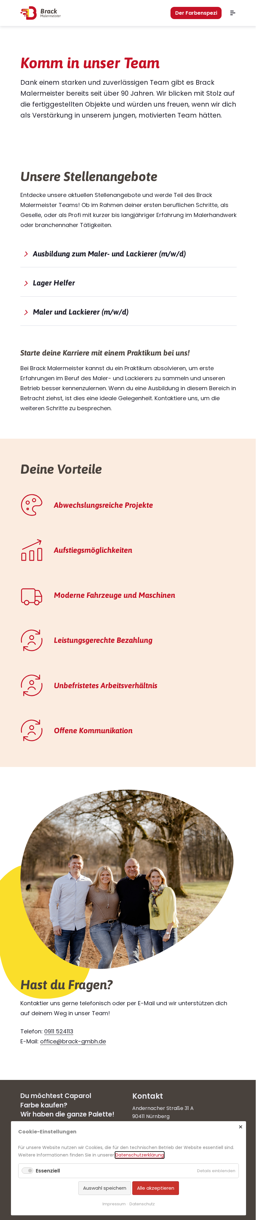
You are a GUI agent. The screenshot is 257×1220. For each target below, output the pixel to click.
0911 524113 (58, 1031)
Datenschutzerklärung (139, 1155)
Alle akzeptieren (155, 1188)
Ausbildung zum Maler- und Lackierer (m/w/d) (109, 254)
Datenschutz (142, 1204)
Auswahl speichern (104, 1188)
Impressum (114, 1204)
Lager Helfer (54, 283)
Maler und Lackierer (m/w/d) (80, 312)
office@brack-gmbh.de (73, 1041)
